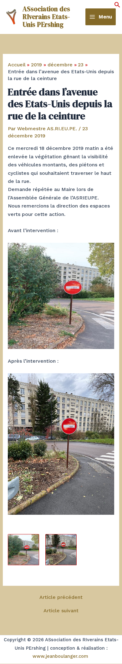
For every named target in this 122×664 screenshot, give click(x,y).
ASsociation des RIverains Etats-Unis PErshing (46, 16)
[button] (117, 6)
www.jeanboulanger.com (60, 656)
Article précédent (61, 597)
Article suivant (61, 610)
